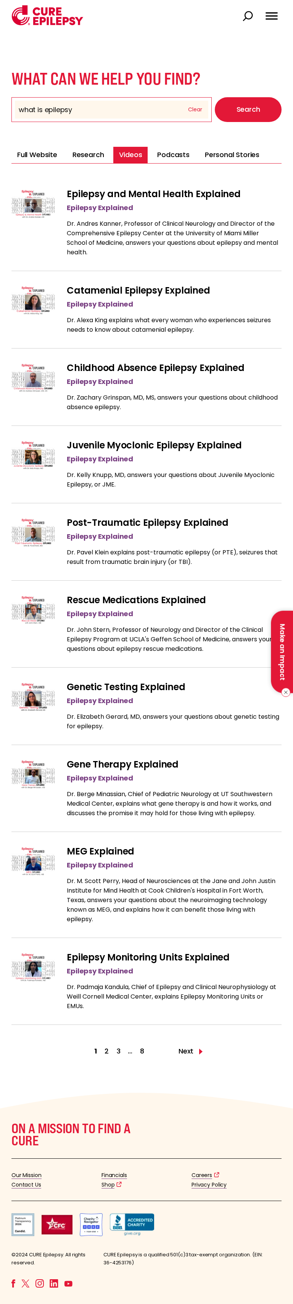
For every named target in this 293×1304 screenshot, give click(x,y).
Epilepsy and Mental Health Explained (153, 194)
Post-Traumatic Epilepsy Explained (147, 522)
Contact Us (26, 1184)
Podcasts (173, 154)
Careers (202, 1175)
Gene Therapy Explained (123, 764)
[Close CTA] (284, 692)
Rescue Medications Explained (136, 600)
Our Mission (26, 1175)
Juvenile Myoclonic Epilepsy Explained (154, 445)
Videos (130, 154)
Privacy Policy (209, 1184)
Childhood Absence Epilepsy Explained (155, 367)
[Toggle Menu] (272, 12)
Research (88, 154)
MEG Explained (100, 851)
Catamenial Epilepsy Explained (138, 290)
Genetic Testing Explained (126, 687)
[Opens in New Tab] (22, 1234)
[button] (47, 23)
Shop (107, 1184)
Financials (114, 1175)
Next (187, 1051)
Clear (195, 109)
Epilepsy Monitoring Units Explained (148, 957)
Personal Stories (232, 154)
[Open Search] (249, 16)
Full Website (37, 154)
